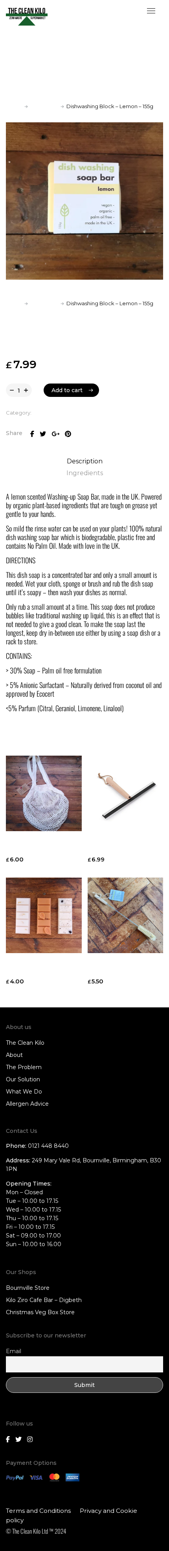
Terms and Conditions (38, 1510)
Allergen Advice (27, 1103)
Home (14, 106)
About (14, 1055)
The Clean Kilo (25, 1042)
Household (44, 106)
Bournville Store (28, 1287)
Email (13, 1351)
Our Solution (23, 1079)
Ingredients (84, 473)
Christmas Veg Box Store (40, 1312)
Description (85, 461)
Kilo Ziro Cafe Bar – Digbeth (44, 1300)
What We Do (24, 1091)
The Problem (24, 1067)
